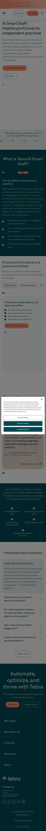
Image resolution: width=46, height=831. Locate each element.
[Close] (41, 399)
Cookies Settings (23, 417)
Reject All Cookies (23, 423)
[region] (23, 415)
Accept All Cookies (23, 429)
